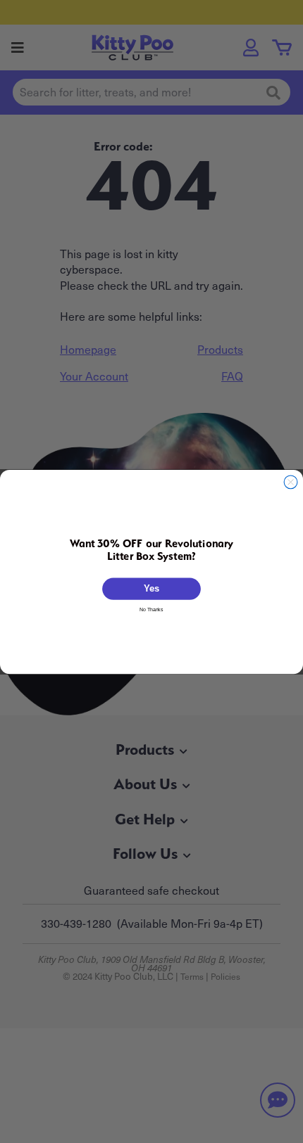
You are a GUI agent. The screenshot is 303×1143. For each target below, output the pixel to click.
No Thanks (151, 609)
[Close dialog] (290, 481)
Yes (151, 588)
